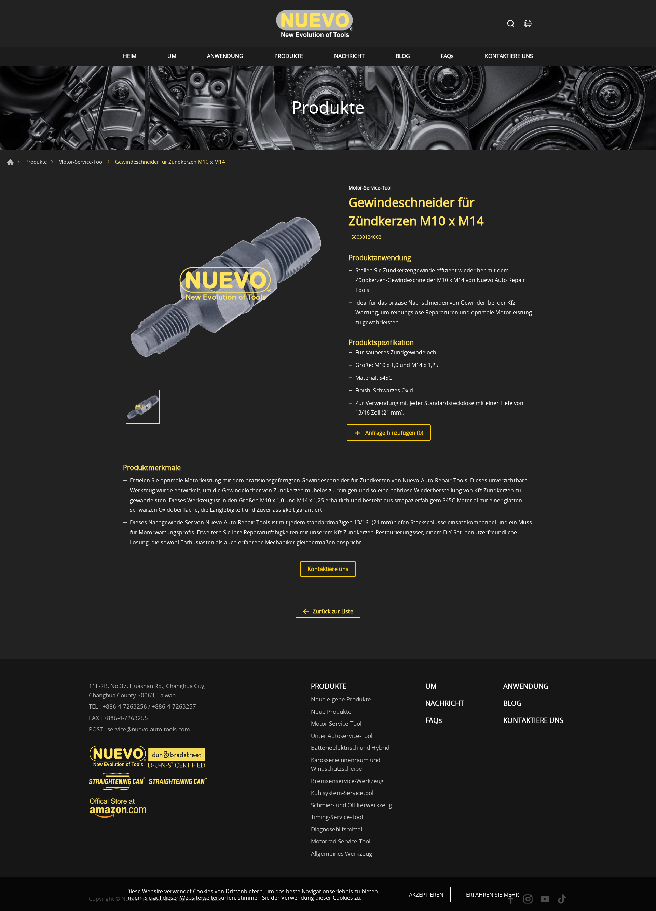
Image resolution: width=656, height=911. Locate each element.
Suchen (511, 23)
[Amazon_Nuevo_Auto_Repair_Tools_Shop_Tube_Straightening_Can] (118, 818)
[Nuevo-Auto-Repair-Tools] (314, 23)
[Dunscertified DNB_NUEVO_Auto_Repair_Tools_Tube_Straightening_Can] (177, 766)
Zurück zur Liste (333, 611)
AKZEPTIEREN (426, 894)
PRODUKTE (288, 56)
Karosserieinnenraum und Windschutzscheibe (345, 764)
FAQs (447, 56)
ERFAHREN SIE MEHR (492, 894)
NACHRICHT (349, 56)
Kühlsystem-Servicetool (342, 793)
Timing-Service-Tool (337, 817)
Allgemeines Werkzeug (341, 853)
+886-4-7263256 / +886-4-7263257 (149, 706)
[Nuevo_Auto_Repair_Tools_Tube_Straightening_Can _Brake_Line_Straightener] (148, 793)
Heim (10, 162)
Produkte (36, 161)
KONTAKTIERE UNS (509, 56)
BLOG (403, 56)
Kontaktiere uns (328, 569)
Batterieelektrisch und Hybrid (350, 748)
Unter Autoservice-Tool (341, 736)
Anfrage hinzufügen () (393, 432)
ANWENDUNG (225, 56)
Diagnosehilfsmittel (336, 829)
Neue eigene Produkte (341, 699)
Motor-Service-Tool (81, 161)
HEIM (129, 56)
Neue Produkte (331, 711)
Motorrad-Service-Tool (340, 841)
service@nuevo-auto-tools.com (148, 729)
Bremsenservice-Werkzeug (347, 781)
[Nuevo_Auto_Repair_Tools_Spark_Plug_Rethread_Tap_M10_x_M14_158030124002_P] (225, 283)
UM (171, 56)
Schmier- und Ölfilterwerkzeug (351, 805)
